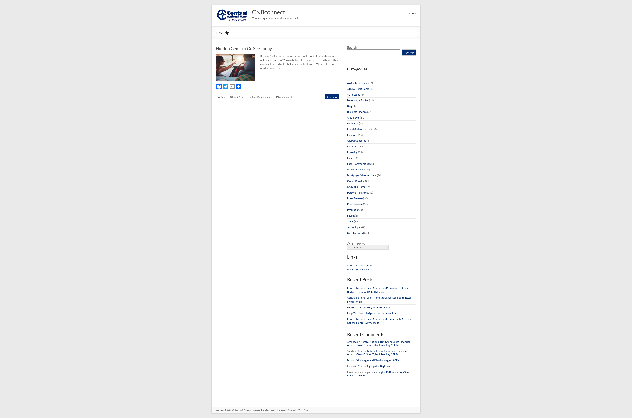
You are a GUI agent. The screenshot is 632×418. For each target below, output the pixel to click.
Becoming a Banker (358, 100)
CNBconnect (268, 12)
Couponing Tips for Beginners (374, 366)
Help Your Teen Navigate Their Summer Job (371, 313)
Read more (331, 96)
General (351, 134)
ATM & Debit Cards (358, 88)
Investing (352, 152)
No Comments (285, 96)
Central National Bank (359, 265)
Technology (353, 227)
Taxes (350, 221)
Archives (356, 243)
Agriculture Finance (358, 82)
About (412, 13)
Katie (223, 96)
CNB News (353, 117)
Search (352, 47)
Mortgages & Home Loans (361, 175)
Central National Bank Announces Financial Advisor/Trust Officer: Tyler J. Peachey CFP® (378, 343)
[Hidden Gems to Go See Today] (235, 55)
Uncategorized (355, 232)
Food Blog (352, 123)
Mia (349, 360)
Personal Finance (357, 192)
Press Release (355, 198)
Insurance (352, 146)
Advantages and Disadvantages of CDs (377, 360)
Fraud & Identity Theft (359, 129)
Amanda (352, 341)
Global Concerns (356, 140)
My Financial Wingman (360, 269)
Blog (349, 106)
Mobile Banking (356, 169)
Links (350, 157)
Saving (351, 215)
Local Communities (262, 96)
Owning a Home (356, 186)
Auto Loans (353, 94)
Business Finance (357, 111)
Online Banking (356, 180)
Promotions (354, 209)
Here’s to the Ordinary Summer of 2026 (369, 307)
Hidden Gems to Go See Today (244, 48)
